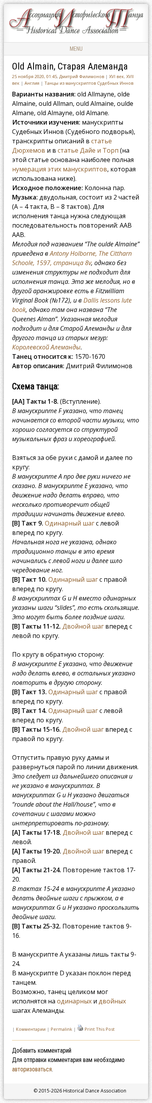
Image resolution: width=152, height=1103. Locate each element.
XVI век (116, 76)
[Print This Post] (80, 1029)
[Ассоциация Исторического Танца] (76, 33)
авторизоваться (32, 1069)
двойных (112, 1001)
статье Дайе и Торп (88, 150)
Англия (32, 83)
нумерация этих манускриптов (59, 169)
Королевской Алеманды (46, 347)
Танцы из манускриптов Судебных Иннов (88, 83)
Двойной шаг (83, 626)
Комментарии (31, 1029)
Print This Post (100, 1029)
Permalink (61, 1029)
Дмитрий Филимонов (81, 76)
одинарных (74, 1001)
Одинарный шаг (69, 523)
